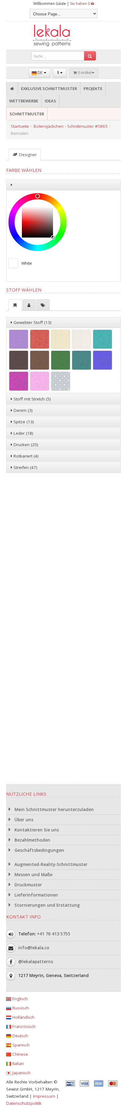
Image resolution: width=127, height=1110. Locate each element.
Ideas (50, 101)
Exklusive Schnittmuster (49, 88)
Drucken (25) (25, 444)
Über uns (23, 819)
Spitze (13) (23, 422)
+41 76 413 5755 (53, 934)
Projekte (93, 88)
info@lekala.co (33, 948)
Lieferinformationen (35, 895)
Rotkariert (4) (25, 456)
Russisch (20, 1008)
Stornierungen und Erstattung (46, 905)
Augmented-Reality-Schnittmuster (50, 864)
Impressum (44, 1096)
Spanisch (20, 1045)
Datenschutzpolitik (24, 1103)
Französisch (23, 1026)
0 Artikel (84, 72)
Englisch (19, 998)
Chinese (19, 1054)
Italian (17, 1063)
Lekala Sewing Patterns (63, 36)
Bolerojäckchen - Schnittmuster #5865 (71, 126)
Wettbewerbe (23, 101)
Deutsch (19, 1035)
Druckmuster (27, 885)
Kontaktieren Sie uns (36, 830)
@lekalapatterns (35, 961)
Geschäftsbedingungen (38, 850)
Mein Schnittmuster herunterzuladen (53, 809)
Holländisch (23, 1017)
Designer (27, 154)
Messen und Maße (32, 874)
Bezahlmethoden (31, 840)
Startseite (20, 126)
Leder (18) (22, 433)
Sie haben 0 (80, 3)
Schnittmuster (27, 114)
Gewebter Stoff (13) (31, 322)
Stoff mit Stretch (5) (31, 399)
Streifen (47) (24, 467)
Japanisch (21, 1072)
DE (40, 72)
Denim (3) (22, 410)
